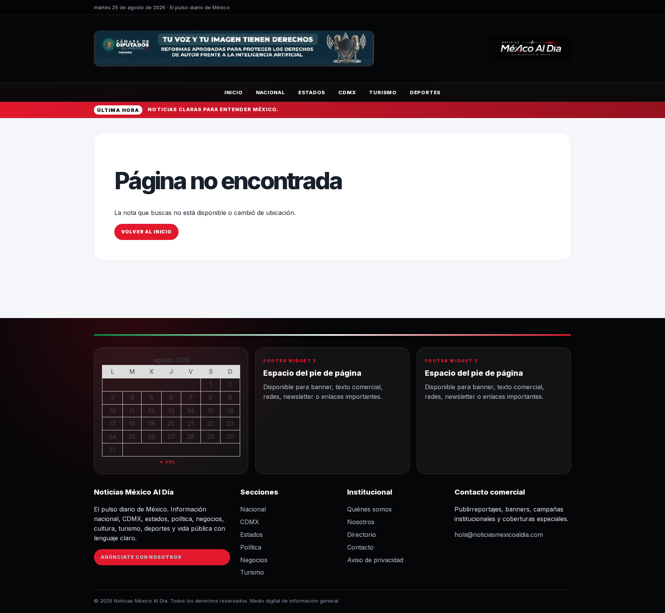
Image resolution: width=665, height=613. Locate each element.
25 (132, 436)
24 (112, 436)
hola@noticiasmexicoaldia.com (498, 534)
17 (112, 423)
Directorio (361, 534)
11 (132, 411)
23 (230, 423)
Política (250, 547)
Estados (311, 92)
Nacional (270, 92)
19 (151, 423)
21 (191, 423)
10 (112, 411)
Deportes (425, 92)
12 (151, 411)
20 (171, 423)
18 (132, 423)
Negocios (253, 560)
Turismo (382, 92)
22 (210, 423)
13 (171, 411)
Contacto (360, 547)
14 (190, 411)
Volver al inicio (146, 232)
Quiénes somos (369, 509)
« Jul (168, 462)
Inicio (233, 92)
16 (230, 411)
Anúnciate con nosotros (141, 557)
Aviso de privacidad (375, 560)
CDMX (347, 92)
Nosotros (360, 522)
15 (210, 411)
